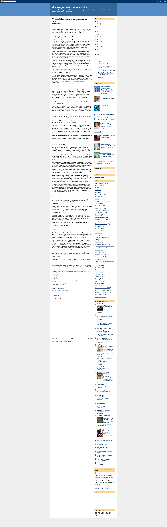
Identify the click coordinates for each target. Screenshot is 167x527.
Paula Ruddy (98, 267)
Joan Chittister (98, 235)
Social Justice (98, 283)
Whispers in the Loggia (103, 372)
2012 (98, 44)
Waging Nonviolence (102, 315)
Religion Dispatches (102, 338)
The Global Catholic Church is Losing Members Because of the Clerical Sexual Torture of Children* (105, 333)
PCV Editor (100, 472)
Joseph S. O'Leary (102, 366)
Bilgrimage (100, 345)
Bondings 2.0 (100, 395)
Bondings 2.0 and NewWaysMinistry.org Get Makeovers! (103, 398)
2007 (98, 57)
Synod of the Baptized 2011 (102, 290)
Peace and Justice (99, 269)
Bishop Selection (99, 194)
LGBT (96, 239)
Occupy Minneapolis (100, 259)
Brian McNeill (98, 196)
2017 (98, 31)
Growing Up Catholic (103, 63)
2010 (98, 49)
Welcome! (100, 77)
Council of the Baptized (101, 217)
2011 (98, 47)
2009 (98, 52)
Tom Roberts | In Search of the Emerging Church (105, 463)
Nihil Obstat (100, 322)
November (101, 59)
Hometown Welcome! (102, 411)
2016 (98, 34)
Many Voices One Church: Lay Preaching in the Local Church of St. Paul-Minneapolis (104, 246)
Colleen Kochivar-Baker (101, 212)
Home (72, 338)
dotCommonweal (101, 403)
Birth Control (98, 192)
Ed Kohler (97, 221)
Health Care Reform (100, 228)
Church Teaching (99, 208)
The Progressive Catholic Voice (69, 7)
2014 (98, 39)
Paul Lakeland (98, 265)
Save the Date (98, 281)
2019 (98, 26)
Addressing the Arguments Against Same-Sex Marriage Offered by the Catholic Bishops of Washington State (106, 90)
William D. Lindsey (99, 294)
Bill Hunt (97, 187)
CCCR (96, 199)
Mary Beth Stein (99, 250)
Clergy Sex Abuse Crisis (101, 210)
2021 (98, 21)
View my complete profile (101, 488)
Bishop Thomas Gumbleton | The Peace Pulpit (104, 455)
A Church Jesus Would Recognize (106, 70)
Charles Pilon (98, 203)
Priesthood (97, 274)
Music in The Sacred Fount (103, 368)
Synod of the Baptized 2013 (102, 292)
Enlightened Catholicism (103, 415)
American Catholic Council (101, 183)
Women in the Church (100, 297)
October (100, 61)
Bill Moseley (98, 190)
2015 (98, 36)
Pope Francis (98, 272)
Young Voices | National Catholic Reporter (103, 459)
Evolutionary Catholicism (101, 224)
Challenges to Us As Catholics (102, 201)
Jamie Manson (98, 233)
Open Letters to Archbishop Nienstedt (104, 261)
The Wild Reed (101, 303)
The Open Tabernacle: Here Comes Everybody (104, 329)
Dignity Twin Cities (102, 444)
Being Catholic (58, 290)
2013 (98, 41)
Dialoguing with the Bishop (101, 219)
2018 (98, 29)
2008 (98, 54)
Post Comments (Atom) (65, 341)
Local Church (98, 242)
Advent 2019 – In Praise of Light (104, 391)
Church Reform (98, 205)
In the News (98, 230)
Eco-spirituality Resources (104, 390)
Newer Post (54, 338)
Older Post (89, 338)
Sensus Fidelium (101, 429)
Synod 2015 (98, 285)
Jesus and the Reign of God (103, 386)
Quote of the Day (103, 105)
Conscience (98, 215)
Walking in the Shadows (103, 410)
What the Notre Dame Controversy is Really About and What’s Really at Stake (107, 146)
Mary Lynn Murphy (99, 252)
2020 (98, 24)
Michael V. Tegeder (100, 256)
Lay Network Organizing (101, 237)
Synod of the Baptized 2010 (102, 288)
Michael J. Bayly (64, 290)
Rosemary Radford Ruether (102, 279)
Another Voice (100, 384)
